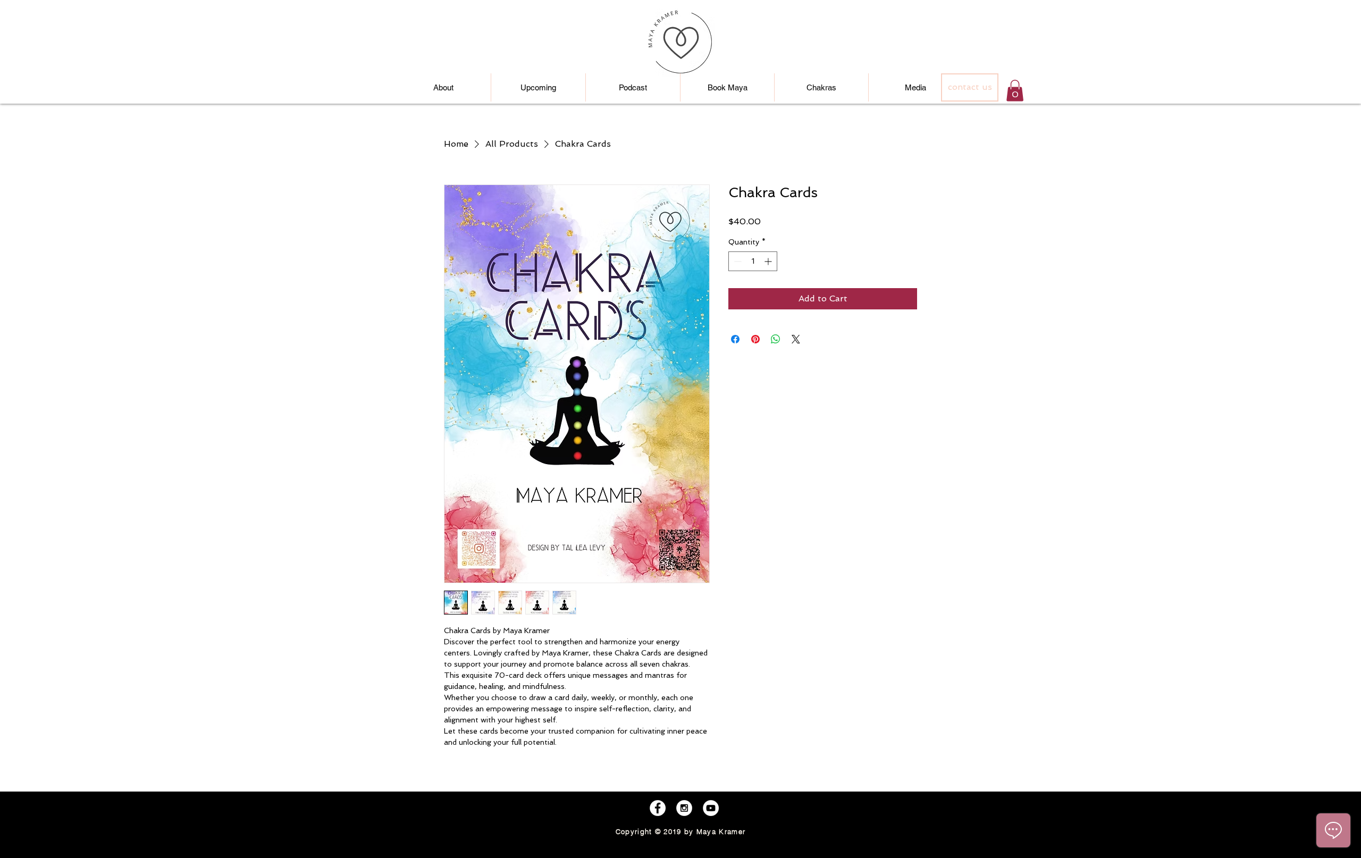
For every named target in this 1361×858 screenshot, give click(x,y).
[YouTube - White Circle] (711, 808)
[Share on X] (795, 339)
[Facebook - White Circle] (658, 808)
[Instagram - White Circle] (684, 808)
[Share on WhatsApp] (775, 339)
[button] (1015, 91)
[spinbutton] (752, 261)
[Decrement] (736, 261)
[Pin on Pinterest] (755, 339)
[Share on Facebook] (735, 339)
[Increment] (769, 261)
